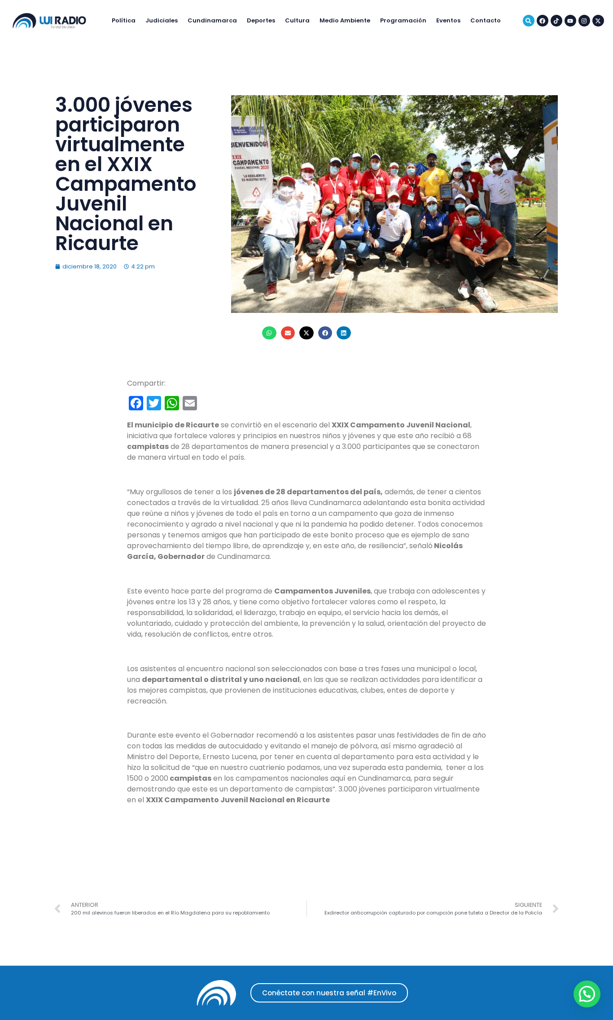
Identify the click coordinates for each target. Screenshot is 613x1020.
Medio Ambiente (345, 20)
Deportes (261, 20)
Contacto (485, 20)
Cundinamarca (212, 20)
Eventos (448, 20)
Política (124, 20)
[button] (269, 332)
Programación (403, 20)
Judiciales (161, 20)
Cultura (297, 20)
